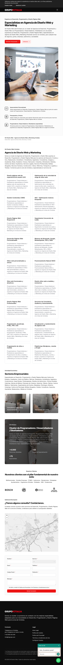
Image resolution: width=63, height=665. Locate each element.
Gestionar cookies (21, 5)
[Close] (59, 645)
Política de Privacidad (24, 587)
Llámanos (25, 41)
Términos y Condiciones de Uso (41, 587)
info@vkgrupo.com (10, 637)
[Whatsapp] (58, 660)
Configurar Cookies (37, 640)
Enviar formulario (31, 591)
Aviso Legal (35, 630)
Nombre (9, 558)
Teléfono (35, 565)
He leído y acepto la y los (29, 587)
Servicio (34, 558)
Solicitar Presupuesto (11, 41)
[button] (31, 532)
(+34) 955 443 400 (10, 634)
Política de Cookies (37, 633)
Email (9, 565)
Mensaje (9, 578)
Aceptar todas (8, 5)
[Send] (58, 654)
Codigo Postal (11, 572)
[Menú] (57, 10)
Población (35, 572)
